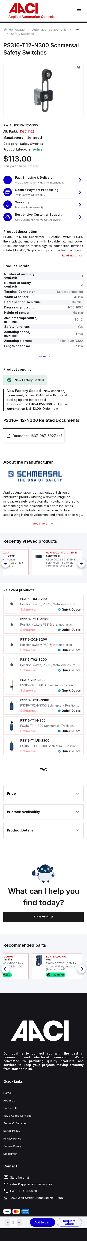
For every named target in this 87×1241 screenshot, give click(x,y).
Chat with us (43, 917)
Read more (69, 255)
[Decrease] (7, 1222)
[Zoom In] (79, 67)
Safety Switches (22, 34)
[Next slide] (81, 563)
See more (43, 356)
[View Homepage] (31, 11)
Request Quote (69, 1222)
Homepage (17, 29)
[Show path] (77, 29)
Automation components (49, 29)
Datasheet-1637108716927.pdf (37, 436)
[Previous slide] (5, 563)
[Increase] (19, 1222)
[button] (43, 180)
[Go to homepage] (43, 1030)
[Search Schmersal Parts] (35, 483)
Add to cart (42, 1222)
